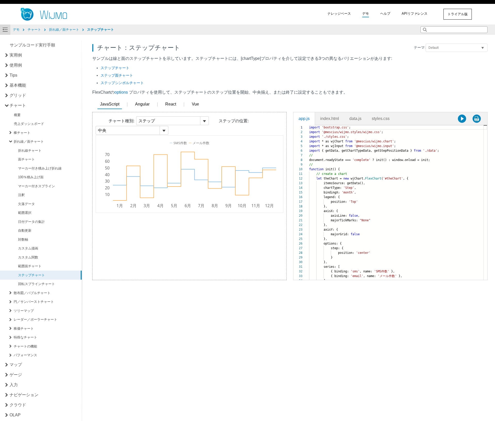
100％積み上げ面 (31, 177)
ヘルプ (385, 13)
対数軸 (23, 239)
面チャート (26, 159)
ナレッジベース (339, 13)
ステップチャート (31, 275)
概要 (17, 115)
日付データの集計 (31, 222)
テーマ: (420, 47)
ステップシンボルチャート (122, 83)
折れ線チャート (30, 150)
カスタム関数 (28, 257)
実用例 (16, 55)
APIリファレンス (414, 13)
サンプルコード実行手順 (32, 45)
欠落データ (26, 204)
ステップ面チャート (117, 75)
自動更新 (24, 230)
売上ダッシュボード (29, 124)
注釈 (21, 195)
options (121, 92)
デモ (365, 13)
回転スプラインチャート (36, 284)
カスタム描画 (28, 248)
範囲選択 (24, 213)
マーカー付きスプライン (36, 186)
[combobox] (454, 30)
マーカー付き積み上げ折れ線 (40, 168)
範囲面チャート (30, 266)
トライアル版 (458, 14)
